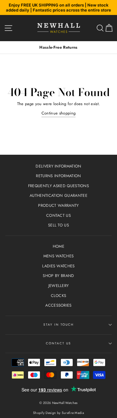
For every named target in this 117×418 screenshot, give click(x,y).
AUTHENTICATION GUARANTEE (58, 195)
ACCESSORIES (58, 305)
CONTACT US (58, 215)
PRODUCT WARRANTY (58, 205)
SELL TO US (58, 225)
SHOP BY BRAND (58, 276)
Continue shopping (58, 113)
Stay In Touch (58, 324)
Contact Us (58, 343)
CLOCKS (58, 296)
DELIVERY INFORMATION (58, 166)
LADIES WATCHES (58, 266)
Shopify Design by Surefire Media (58, 413)
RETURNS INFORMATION (58, 176)
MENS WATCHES (58, 256)
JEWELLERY (58, 286)
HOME (58, 246)
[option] (58, 47)
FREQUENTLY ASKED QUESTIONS (58, 186)
